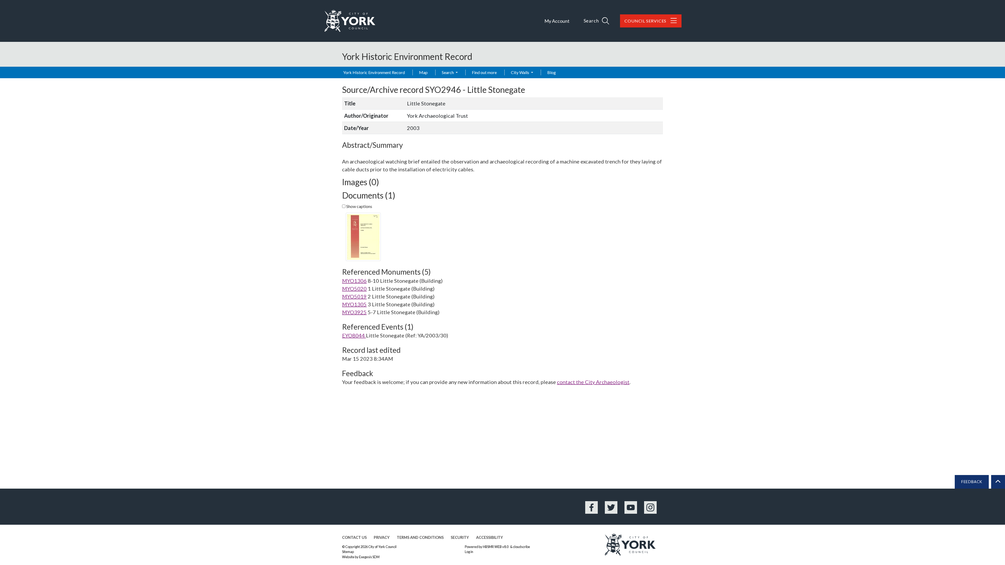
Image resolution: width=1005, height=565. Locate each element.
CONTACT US (354, 537)
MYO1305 (354, 304)
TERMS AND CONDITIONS (420, 537)
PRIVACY (382, 537)
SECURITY (460, 537)
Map (423, 72)
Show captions (358, 206)
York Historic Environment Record (374, 72)
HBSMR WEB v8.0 (496, 547)
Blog (551, 72)
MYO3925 (354, 312)
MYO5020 (354, 288)
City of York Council (382, 547)
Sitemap (348, 552)
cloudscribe (521, 547)
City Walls (520, 72)
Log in (469, 552)
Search (448, 72)
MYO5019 (354, 296)
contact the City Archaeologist (593, 382)
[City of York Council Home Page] (350, 21)
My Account (557, 21)
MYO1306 (354, 281)
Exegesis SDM (369, 557)
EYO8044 (354, 335)
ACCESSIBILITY (489, 537)
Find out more (484, 72)
